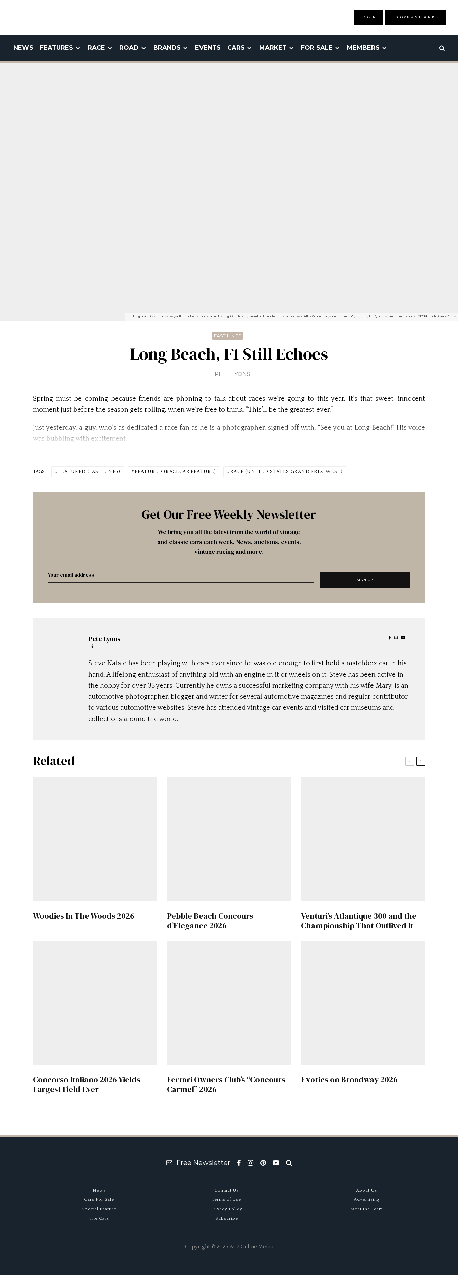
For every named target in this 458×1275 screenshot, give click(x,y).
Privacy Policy (226, 1209)
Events (208, 47)
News (23, 47)
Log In (369, 17)
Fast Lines (227, 335)
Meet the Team (366, 1209)
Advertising (367, 1199)
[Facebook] (239, 1162)
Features (56, 47)
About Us (366, 1190)
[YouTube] (276, 1162)
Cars (236, 47)
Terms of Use (226, 1199)
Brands (167, 47)
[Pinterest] (263, 1162)
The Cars (99, 1218)
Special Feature (99, 1209)
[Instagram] (250, 1162)
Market (273, 47)
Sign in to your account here (258, 924)
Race (96, 47)
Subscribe (226, 1218)
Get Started (229, 900)
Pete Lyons (232, 374)
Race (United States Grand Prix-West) (286, 471)
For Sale (317, 47)
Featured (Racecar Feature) (175, 471)
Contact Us (226, 1190)
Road (129, 47)
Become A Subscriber (415, 17)
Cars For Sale (99, 1199)
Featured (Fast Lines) (89, 471)
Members (363, 47)
